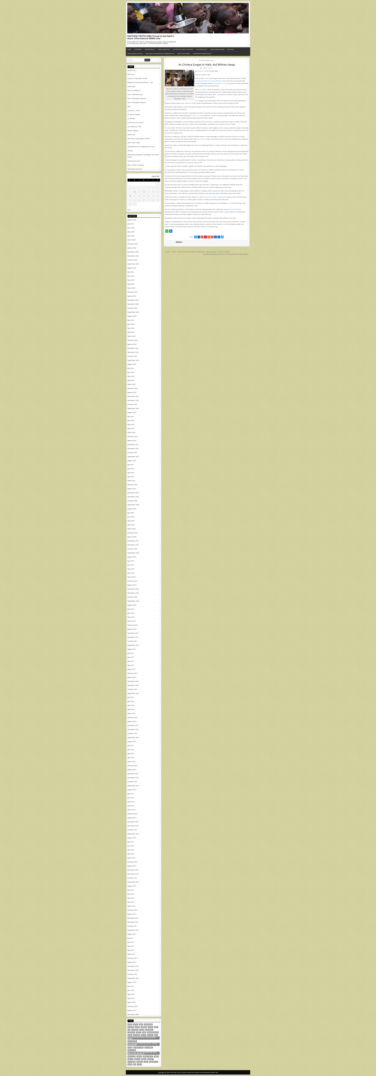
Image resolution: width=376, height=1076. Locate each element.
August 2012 (132, 886)
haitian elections (138, 1047)
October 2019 (132, 549)
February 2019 (133, 581)
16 (130, 196)
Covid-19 (138, 1032)
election (143, 1035)
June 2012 (131, 894)
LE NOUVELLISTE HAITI (136, 123)
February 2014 (133, 814)
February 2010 (133, 1006)
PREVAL (130, 151)
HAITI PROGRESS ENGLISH (137, 98)
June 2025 (131, 276)
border (137, 1027)
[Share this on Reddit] (208, 237)
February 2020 (133, 533)
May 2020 (131, 521)
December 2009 (133, 1014)
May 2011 (131, 946)
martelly (130, 1059)
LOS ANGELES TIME (134, 127)
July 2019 (131, 561)
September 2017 (133, 645)
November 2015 (133, 729)
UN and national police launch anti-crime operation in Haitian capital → (226, 254)
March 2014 (132, 810)
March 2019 (132, 577)
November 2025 (133, 256)
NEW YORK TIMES (134, 143)
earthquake (136, 1035)
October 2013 (132, 830)
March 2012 (132, 906)
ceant (156, 1027)
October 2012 (132, 878)
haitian (130, 1047)
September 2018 (133, 601)
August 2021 (132, 461)
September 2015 (133, 737)
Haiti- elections (132, 1041)
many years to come (221, 83)
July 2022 (131, 416)
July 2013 (131, 842)
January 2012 (132, 914)
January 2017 (132, 677)
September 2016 (133, 693)
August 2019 (132, 557)
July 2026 (131, 224)
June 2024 (131, 324)
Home (129, 49)
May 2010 (131, 994)
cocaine (142, 1030)
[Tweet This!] (195, 237)
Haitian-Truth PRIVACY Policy (202, 54)
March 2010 (132, 1002)
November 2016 (133, 685)
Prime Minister (154, 1062)
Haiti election (131, 1050)
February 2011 (133, 958)
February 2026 (133, 244)
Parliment (150, 1059)
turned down (233, 209)
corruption (131, 1032)
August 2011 (132, 934)
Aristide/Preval (150, 49)
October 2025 (132, 260)
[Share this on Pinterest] (205, 237)
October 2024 (132, 308)
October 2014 (132, 782)
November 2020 (133, 497)
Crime (144, 1032)
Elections (230, 49)
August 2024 (132, 316)
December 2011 (133, 918)
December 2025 (133, 252)
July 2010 (131, 986)
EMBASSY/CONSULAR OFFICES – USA (140, 82)
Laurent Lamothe (147, 1056)
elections (150, 1035)
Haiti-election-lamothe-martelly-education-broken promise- (142, 1038)
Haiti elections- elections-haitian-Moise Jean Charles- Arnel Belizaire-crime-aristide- (142, 1053)
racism (130, 1064)
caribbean (143, 1027)
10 (134, 192)
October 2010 (132, 974)
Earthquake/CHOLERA (217, 49)
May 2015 (131, 753)
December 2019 (133, 541)
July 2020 (131, 513)
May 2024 (131, 328)
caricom (150, 1027)
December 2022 (133, 396)
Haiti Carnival (148, 1047)
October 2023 (132, 356)
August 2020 (132, 509)
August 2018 (132, 605)
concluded (231, 203)
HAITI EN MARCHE (134, 90)
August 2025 (132, 268)
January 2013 (132, 866)
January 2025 (132, 296)
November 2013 (133, 826)
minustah (137, 1059)
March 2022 (132, 432)
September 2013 (133, 834)
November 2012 (133, 874)
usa (135, 1064)
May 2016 (131, 705)
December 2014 (133, 774)
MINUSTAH (131, 135)
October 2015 (132, 733)
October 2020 (132, 501)
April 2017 (131, 665)
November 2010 (133, 970)
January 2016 (132, 721)
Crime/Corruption (164, 49)
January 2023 (132, 392)
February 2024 (133, 340)
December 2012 (133, 870)
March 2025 (132, 288)
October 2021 (132, 452)
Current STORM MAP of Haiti (137, 78)
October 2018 (132, 597)
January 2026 (132, 248)
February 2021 (133, 485)
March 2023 (132, 384)
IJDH (129, 106)
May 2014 (131, 802)
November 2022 (133, 400)
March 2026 (132, 240)
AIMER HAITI (132, 70)
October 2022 (132, 404)
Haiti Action (131, 86)
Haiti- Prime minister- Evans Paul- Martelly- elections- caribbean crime (143, 1044)
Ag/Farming (138, 49)
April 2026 (131, 236)
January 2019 (132, 585)
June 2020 (131, 517)
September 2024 (133, 312)
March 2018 (132, 621)
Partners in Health (197, 115)
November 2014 (133, 778)
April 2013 (131, 854)
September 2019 (133, 553)
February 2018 (133, 625)
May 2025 (131, 280)
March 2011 (132, 954)
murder (144, 1059)
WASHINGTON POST (135, 169)
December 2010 (133, 966)
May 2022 (131, 424)
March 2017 (132, 669)
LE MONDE (131, 119)
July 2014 (131, 794)
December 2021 (133, 444)
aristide (135, 1024)
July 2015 (131, 745)
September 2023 (133, 360)
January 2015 (132, 770)
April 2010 (131, 998)
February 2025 (133, 292)
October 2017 (132, 641)
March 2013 (132, 858)
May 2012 (131, 898)
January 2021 (132, 489)
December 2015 (133, 725)
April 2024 (131, 332)
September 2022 (133, 408)
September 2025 (133, 264)
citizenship (135, 1030)
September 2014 (133, 786)
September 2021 (133, 456)
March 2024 (132, 336)
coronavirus (149, 1030)
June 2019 (131, 565)
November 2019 (133, 545)
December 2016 (133, 681)
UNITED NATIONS (134, 161)
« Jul (129, 210)
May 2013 (131, 850)
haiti (156, 1035)
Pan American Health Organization (213, 197)
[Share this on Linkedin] (218, 237)
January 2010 (132, 1010)
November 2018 (133, 593)
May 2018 (131, 617)
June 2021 (131, 469)
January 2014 (132, 818)
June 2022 (131, 420)
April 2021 (131, 477)
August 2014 (132, 790)
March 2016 (132, 713)
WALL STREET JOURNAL (136, 165)
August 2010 (132, 982)
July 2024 (131, 320)
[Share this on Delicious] (222, 237)
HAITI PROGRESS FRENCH (137, 102)
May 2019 (131, 569)
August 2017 (132, 649)
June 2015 (131, 749)
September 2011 (133, 930)
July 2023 (131, 368)
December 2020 (133, 493)
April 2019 (131, 573)
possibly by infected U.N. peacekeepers (208, 81)
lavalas (156, 1056)
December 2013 (133, 822)
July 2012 (131, 890)
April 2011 (131, 950)
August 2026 (132, 220)
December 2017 (133, 633)
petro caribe (131, 1062)
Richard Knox (201, 71)
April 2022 (131, 428)
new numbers (202, 89)
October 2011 (132, 926)
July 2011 (131, 938)
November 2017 (133, 637)
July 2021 (131, 465)
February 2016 (133, 717)
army (141, 1024)
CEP (129, 1030)
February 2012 (133, 910)
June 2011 (131, 942)
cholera (206, 78)
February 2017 (133, 673)
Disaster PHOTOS (201, 49)
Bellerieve (130, 1027)
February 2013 (133, 862)
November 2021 (133, 448)
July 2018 (131, 609)
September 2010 (133, 978)
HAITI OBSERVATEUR (135, 94)
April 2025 (131, 284)
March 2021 (132, 481)
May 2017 (131, 661)
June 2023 (131, 372)
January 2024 (132, 344)
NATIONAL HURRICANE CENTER (139, 139)
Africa (129, 1024)
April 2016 (131, 709)
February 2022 (133, 436)
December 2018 (133, 589)
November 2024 (133, 304)
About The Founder (183, 54)
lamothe (139, 1056)
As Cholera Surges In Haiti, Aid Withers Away (206, 64)
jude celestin (131, 1056)
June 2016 (131, 701)
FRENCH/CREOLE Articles (135, 54)
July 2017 (131, 653)
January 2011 (132, 962)
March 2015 (132, 761)
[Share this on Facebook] (198, 237)
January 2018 (132, 629)
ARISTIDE (131, 74)
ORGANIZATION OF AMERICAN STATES (141, 147)
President (139, 1062)
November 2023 (133, 352)
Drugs (130, 1035)
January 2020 (132, 537)
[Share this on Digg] (215, 237)
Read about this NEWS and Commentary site (160, 54)
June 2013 (131, 846)
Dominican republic (153, 1032)
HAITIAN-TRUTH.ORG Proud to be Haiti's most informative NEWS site (150, 37)
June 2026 (131, 228)
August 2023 (132, 364)
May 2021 (131, 473)
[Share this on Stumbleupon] (212, 237)
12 (144, 192)
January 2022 (132, 440)
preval (146, 1062)
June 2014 (131, 798)
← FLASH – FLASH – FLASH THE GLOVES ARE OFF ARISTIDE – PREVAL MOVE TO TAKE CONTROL (197, 252)
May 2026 (131, 232)
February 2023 (133, 388)
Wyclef (139, 1064)
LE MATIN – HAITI (134, 110)
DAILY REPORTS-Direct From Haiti (183, 49)
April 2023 (131, 380)
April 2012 (131, 902)
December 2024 (133, 300)
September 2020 (133, 505)
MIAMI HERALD (133, 131)
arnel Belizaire (148, 1024)
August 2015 (132, 741)
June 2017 (131, 657)
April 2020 (131, 525)
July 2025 (131, 272)
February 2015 (133, 766)
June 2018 (131, 613)
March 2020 (132, 529)
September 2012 (133, 882)
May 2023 (131, 376)
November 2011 (133, 922)
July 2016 (131, 697)
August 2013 (132, 838)
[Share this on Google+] (202, 237)
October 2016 (132, 689)
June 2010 (131, 990)
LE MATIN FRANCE (134, 114)
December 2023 (133, 348)
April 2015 (131, 757)
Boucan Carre (201, 139)
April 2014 (131, 806)
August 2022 (132, 412)
